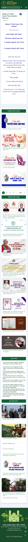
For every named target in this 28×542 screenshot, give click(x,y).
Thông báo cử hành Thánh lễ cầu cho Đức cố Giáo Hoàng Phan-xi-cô (14, 293)
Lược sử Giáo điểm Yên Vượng (10, 498)
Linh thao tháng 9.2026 (9, 167)
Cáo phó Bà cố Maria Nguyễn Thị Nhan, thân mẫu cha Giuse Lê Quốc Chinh (13, 363)
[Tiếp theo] (24, 192)
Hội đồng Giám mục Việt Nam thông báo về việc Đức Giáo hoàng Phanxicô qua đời (14, 312)
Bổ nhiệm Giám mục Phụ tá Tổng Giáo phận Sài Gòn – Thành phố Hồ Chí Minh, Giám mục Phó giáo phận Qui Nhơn (14, 216)
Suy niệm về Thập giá (8, 448)
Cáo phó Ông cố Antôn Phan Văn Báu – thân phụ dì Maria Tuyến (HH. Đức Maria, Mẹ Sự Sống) (14, 395)
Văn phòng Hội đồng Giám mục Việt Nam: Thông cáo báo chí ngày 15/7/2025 (13, 235)
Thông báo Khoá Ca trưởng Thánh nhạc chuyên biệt (13, 351)
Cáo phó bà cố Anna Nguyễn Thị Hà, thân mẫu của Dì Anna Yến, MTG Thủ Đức (14, 380)
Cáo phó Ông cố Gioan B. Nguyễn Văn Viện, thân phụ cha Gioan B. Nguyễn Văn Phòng (14, 373)
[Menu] (26, 7)
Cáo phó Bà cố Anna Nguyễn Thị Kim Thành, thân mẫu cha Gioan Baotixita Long (13, 368)
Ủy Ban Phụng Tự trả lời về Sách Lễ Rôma (13, 331)
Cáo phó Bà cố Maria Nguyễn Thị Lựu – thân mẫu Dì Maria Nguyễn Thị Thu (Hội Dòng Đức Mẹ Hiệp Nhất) (14, 386)
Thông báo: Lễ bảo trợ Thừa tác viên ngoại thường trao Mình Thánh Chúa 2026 (14, 474)
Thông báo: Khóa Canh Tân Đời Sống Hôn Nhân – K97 (13, 149)
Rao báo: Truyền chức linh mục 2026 (12, 129)
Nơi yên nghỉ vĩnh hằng (8, 419)
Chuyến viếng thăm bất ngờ (10, 438)
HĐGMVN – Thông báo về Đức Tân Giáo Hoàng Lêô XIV (13, 254)
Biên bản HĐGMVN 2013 (9, 443)
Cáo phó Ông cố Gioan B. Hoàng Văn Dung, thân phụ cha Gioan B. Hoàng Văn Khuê (14, 377)
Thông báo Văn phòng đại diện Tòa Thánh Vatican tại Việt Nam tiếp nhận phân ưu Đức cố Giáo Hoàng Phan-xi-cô (14, 274)
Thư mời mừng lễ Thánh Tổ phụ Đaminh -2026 (14, 187)
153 (20, 192)
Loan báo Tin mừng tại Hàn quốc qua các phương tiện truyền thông (13, 454)
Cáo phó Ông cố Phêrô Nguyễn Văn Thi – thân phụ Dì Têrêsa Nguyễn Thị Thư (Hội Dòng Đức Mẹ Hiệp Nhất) (14, 390)
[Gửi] (21, 7)
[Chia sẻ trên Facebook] (20, 14)
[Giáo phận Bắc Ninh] (9, 3)
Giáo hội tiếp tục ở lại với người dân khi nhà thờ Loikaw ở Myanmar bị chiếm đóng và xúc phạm (14, 494)
